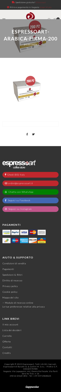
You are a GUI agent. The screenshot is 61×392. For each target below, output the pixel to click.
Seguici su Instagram (20, 209)
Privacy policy (10, 286)
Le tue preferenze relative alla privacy (23, 306)
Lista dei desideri (11, 330)
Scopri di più (46, 7)
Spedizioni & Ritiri (12, 274)
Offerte (6, 341)
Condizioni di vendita (14, 263)
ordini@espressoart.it (20, 183)
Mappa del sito (10, 297)
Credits (6, 353)
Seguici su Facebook (18, 200)
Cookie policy (10, 291)
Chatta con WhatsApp (20, 191)
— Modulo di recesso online (17, 302)
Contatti (7, 347)
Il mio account (10, 324)
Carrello (7, 335)
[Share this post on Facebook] (27, 131)
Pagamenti (8, 269)
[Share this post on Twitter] (33, 131)
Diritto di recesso (12, 280)
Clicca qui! (41, 2)
